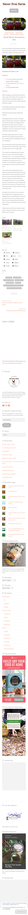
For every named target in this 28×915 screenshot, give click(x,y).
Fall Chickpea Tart (12, 491)
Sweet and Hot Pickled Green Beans (12, 303)
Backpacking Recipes (9, 648)
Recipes (6, 34)
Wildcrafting (7, 624)
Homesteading (9, 33)
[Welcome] (14, 381)
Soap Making (7, 621)
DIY (5, 600)
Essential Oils (7, 614)
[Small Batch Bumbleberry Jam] (7, 222)
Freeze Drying (7, 638)
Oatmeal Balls (5, 451)
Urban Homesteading (17, 34)
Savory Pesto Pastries (7, 467)
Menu (15, 10)
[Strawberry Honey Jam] (7, 235)
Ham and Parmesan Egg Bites (9, 473)
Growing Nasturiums (7, 477)
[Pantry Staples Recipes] (14, 566)
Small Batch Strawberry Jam (13, 285)
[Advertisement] (14, 776)
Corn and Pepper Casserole (9, 447)
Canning (9, 277)
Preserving (19, 33)
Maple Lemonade (12, 507)
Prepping (6, 607)
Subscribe (6, 425)
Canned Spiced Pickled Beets (16, 310)
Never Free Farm (14, 4)
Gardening (17, 277)
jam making (19, 280)
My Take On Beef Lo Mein (8, 444)
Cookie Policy (7, 908)
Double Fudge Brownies (8, 470)
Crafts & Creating (6, 610)
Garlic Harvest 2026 (7, 454)
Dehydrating (7, 634)
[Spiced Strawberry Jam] (18, 222)
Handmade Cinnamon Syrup (15, 523)
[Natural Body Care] (14, 851)
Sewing (5, 617)
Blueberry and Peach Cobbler (9, 458)
